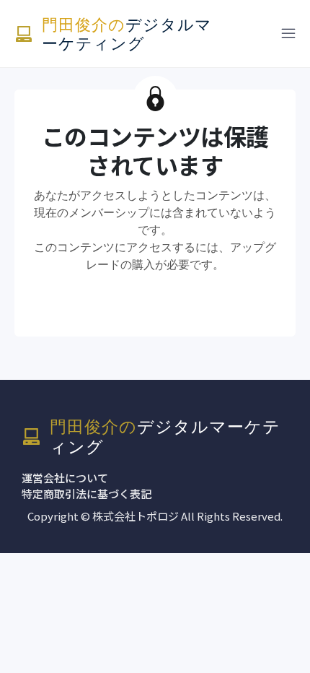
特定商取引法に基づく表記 (86, 493)
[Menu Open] (267, 33)
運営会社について (65, 477)
